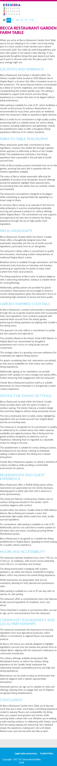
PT (26, 20)
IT (13, 20)
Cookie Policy (46, 754)
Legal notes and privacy (26, 754)
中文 (31, 20)
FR (17, 20)
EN (8, 20)
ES (22, 20)
